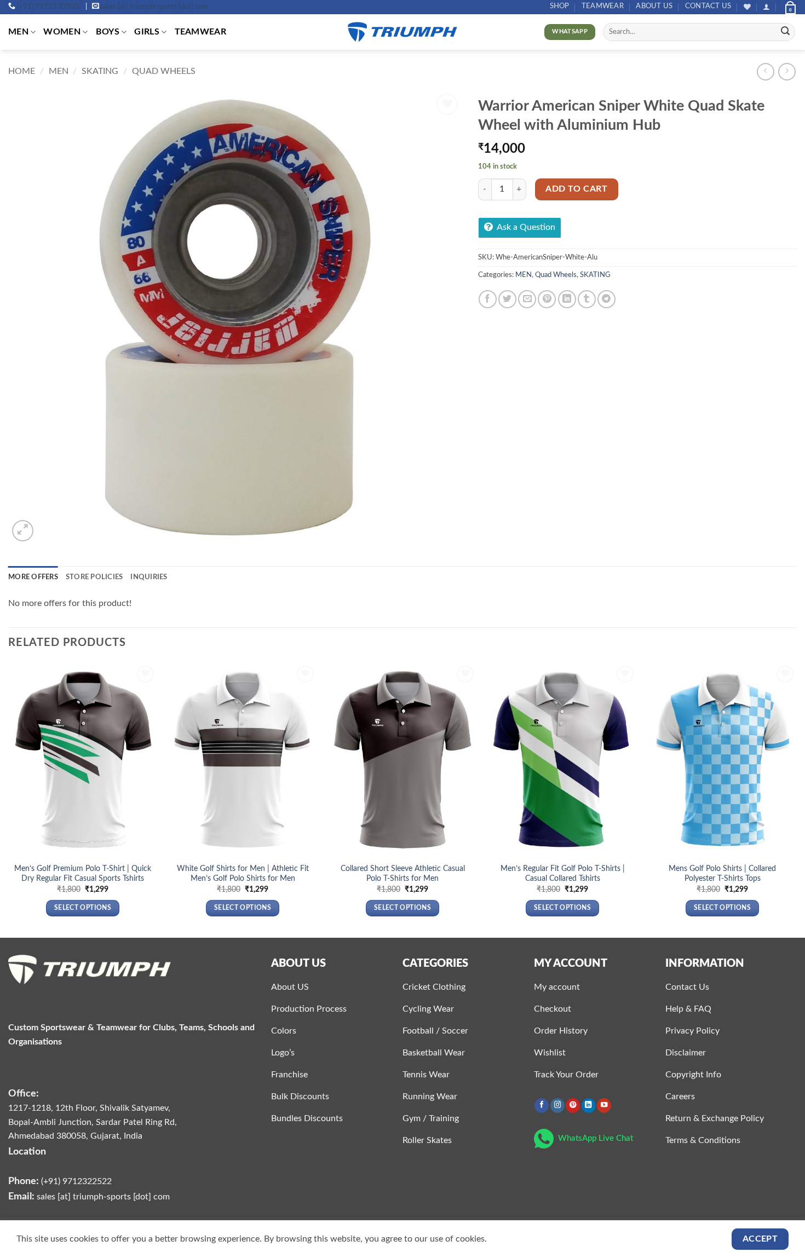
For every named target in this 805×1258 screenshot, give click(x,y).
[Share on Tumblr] (587, 299)
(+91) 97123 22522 (49, 6)
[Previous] (9, 799)
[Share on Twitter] (507, 299)
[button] (766, 7)
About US (654, 6)
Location (27, 1151)
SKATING (100, 71)
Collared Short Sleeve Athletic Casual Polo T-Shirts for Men (403, 873)
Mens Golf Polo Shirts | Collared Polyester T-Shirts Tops (722, 873)
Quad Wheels (164, 71)
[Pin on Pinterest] (547, 299)
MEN (18, 31)
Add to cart (576, 189)
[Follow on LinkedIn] (589, 1105)
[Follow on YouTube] (604, 1105)
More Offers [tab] (33, 577)
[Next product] (765, 71)
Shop (560, 6)
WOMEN (62, 31)
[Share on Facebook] (488, 299)
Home (21, 71)
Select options (82, 908)
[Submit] (785, 32)
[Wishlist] (747, 7)
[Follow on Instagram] (557, 1105)
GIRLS (146, 31)
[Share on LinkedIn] (567, 299)
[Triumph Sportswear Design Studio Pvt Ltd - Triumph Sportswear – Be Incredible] (402, 32)
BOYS (107, 31)
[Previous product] (786, 71)
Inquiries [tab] (148, 577)
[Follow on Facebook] (541, 1105)
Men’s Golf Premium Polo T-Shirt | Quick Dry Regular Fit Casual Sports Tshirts (82, 873)
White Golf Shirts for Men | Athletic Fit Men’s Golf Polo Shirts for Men (243, 873)
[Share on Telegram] (606, 299)
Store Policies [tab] (94, 577)
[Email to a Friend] (527, 299)
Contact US (708, 6)
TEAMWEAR (603, 6)
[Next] (796, 799)
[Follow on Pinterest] (573, 1105)
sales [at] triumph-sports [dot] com (154, 6)
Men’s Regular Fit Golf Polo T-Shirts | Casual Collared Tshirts (563, 873)
